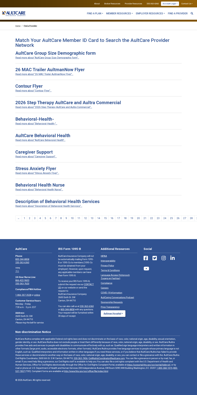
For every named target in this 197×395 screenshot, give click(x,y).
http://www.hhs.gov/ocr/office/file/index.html (86, 371)
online (37, 295)
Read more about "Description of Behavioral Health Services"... (48, 206)
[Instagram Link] (163, 258)
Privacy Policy (107, 265)
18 (125, 218)
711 (17, 271)
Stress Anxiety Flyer (35, 168)
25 (171, 218)
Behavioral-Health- (34, 119)
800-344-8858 (22, 259)
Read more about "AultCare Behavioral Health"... (40, 140)
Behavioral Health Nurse (40, 185)
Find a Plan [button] (94, 13)
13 (92, 218)
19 (131, 218)
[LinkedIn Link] (172, 258)
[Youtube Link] (146, 268)
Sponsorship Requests (112, 302)
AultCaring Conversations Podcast (117, 297)
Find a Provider (178, 13)
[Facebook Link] (146, 258)
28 (191, 218)
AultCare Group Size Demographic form (55, 53)
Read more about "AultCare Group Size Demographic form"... (47, 57)
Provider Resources (133, 3)
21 (145, 218)
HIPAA (104, 256)
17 (118, 218)
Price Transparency (110, 307)
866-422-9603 (22, 280)
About (97, 3)
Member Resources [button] (118, 13)
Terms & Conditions (110, 270)
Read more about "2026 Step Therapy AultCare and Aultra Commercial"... (53, 107)
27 (184, 218)
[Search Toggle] (192, 12)
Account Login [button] (169, 3)
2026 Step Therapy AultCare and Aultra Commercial (68, 102)
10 (72, 218)
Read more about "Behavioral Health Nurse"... (39, 189)
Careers (105, 288)
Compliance (106, 283)
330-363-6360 (153, 3)
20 (138, 218)
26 (178, 218)
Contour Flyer (29, 86)
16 (112, 218)
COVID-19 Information (111, 292)
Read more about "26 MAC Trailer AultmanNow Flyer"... (44, 74)
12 (85, 218)
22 (151, 218)
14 (98, 218)
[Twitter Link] (155, 258)
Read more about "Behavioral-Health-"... (36, 123)
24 (164, 218)
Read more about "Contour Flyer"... (33, 90)
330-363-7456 (81, 358)
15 (105, 218)
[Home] (13, 13)
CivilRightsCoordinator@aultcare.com (106, 358)
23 (158, 218)
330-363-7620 (22, 283)
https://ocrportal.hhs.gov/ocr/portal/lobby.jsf (148, 365)
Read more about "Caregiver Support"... (36, 156)
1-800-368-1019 (164, 368)
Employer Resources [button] (149, 13)
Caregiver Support (34, 152)
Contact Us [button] (186, 3)
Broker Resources (112, 3)
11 (78, 218)
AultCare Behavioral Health (42, 135)
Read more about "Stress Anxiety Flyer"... (37, 173)
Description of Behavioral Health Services (57, 201)
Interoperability (108, 261)
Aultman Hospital (112, 313)
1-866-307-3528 (23, 295)
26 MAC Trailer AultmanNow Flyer (50, 69)
